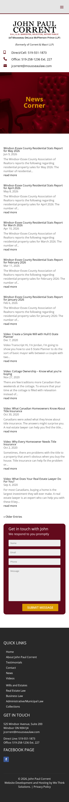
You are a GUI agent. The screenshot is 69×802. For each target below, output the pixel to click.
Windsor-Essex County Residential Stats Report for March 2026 (33, 224)
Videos (10, 678)
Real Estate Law (15, 690)
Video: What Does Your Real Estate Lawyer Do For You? (32, 480)
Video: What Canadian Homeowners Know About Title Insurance (34, 410)
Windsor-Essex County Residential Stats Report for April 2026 (33, 187)
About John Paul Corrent (21, 657)
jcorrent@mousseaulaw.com (31, 66)
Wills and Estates (16, 685)
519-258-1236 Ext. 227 (25, 742)
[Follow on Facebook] (6, 759)
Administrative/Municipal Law (24, 701)
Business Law (14, 696)
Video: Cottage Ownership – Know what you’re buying (32, 372)
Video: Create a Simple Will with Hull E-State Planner (31, 335)
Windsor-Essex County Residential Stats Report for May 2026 (33, 149)
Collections (13, 706)
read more (10, 175)
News (9, 673)
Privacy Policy (42, 787)
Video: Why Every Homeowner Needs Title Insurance (30, 443)
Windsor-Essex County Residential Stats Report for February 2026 (33, 261)
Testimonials (14, 662)
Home (10, 652)
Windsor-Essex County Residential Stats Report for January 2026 (33, 298)
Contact (11, 668)
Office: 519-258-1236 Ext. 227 (31, 59)
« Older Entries (13, 517)
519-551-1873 (26, 738)
